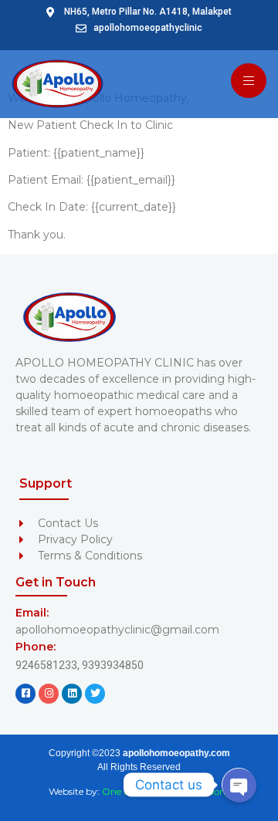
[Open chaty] (239, 785)
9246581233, (48, 665)
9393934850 (113, 665)
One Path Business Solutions (165, 791)
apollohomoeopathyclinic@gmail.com (117, 630)
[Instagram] (49, 694)
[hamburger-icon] (248, 80)
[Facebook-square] (25, 694)
